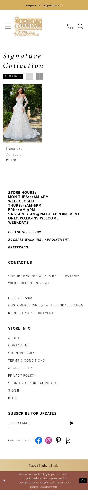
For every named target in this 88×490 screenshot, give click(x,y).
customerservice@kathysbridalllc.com (46, 305)
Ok (83, 480)
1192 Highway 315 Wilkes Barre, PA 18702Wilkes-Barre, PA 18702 (43, 279)
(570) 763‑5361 (20, 298)
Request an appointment (31, 313)
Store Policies (21, 353)
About (14, 338)
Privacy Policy (22, 375)
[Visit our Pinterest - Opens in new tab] (58, 440)
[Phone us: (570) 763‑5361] (70, 26)
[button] (8, 26)
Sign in (14, 390)
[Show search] (80, 26)
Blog (12, 398)
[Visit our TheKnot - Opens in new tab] (68, 440)
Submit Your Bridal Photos (33, 383)
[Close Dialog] (4, 480)
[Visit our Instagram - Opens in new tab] (48, 440)
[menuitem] (8, 26)
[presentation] (22, 113)
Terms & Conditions (26, 360)
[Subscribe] (72, 423)
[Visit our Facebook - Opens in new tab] (39, 440)
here (55, 487)
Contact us (19, 345)
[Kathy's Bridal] (27, 26)
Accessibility (20, 368)
